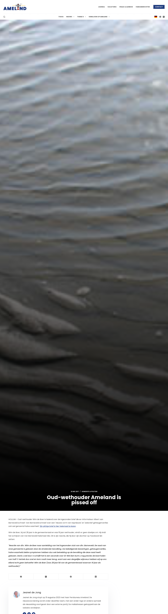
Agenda (101, 7)
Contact (159, 7)
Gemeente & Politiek (89, 491)
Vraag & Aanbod (126, 7)
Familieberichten (143, 7)
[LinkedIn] (95, 577)
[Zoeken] (4, 17)
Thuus (60, 17)
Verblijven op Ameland (98, 17)
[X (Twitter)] (164, 17)
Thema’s (80, 17)
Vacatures (112, 7)
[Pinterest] (70, 577)
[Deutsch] (155, 16)
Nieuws (69, 17)
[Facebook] (160, 17)
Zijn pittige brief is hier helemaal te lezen (58, 526)
